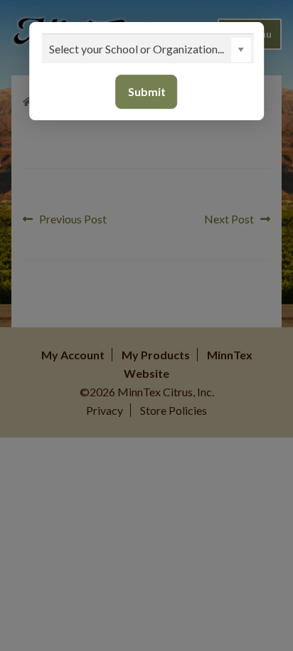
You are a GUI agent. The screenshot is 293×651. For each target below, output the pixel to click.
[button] (241, 50)
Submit (147, 91)
